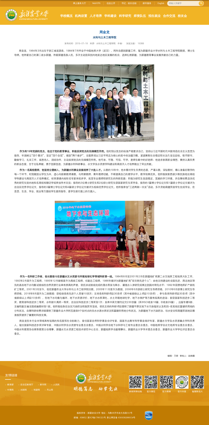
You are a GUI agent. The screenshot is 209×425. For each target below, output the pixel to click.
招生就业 (154, 15)
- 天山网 (49, 389)
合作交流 (169, 15)
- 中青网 (9, 389)
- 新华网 (42, 384)
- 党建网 (35, 389)
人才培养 (96, 15)
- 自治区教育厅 (25, 384)
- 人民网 (55, 384)
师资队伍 (140, 15)
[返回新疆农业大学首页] (27, 10)
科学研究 (125, 15)
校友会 (182, 15)
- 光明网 (22, 389)
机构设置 (81, 15)
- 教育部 (9, 384)
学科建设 (110, 15)
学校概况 (66, 15)
